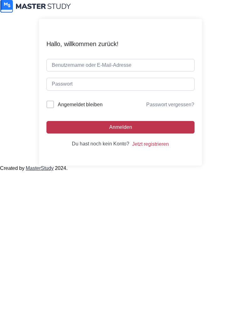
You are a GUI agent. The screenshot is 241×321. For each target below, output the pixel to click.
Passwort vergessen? (170, 104)
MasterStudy (40, 168)
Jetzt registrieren (150, 144)
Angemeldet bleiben (80, 104)
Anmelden (120, 127)
